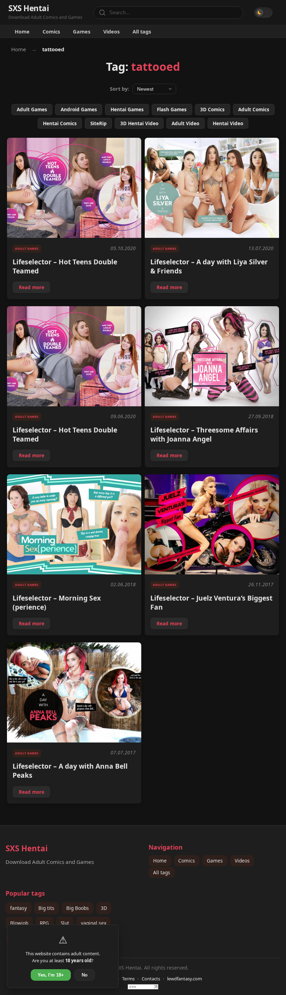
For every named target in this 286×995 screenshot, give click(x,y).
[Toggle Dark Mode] (263, 12)
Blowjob (19, 923)
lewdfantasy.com (184, 978)
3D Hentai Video (139, 123)
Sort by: (119, 88)
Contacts (151, 978)
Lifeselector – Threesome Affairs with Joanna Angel (204, 434)
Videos (111, 31)
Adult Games (32, 109)
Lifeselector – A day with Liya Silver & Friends (209, 266)
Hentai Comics (60, 123)
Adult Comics (253, 109)
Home (22, 31)
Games (81, 31)
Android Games (79, 109)
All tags (142, 31)
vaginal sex (93, 923)
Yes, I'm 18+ (51, 975)
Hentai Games (127, 109)
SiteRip (98, 123)
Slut (65, 923)
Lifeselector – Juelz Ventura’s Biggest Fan (211, 602)
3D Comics (212, 109)
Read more (34, 288)
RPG (44, 923)
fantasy (18, 908)
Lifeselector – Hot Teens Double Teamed (65, 266)
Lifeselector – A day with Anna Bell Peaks (70, 770)
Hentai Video (228, 123)
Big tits (46, 908)
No (85, 975)
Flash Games (172, 109)
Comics (51, 31)
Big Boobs (77, 908)
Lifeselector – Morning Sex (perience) (57, 602)
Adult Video (185, 123)
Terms (128, 978)
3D (104, 908)
